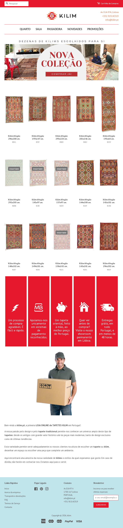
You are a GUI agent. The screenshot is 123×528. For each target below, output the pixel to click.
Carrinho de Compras (109, 4)
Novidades (75, 29)
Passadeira (54, 29)
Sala (39, 29)
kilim (69, 515)
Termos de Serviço (12, 503)
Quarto (25, 29)
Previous (11, 59)
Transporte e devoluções (15, 496)
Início (6, 488)
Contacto (8, 507)
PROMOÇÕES (95, 29)
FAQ (6, 500)
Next (112, 59)
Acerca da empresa (12, 492)
